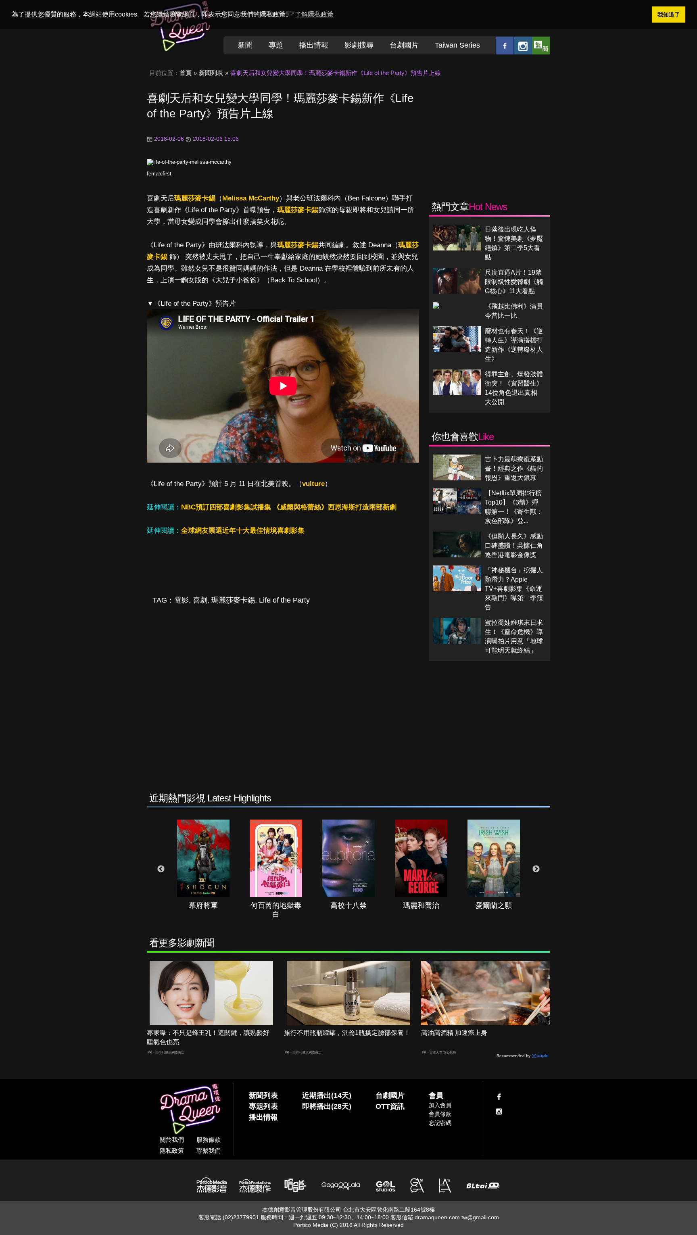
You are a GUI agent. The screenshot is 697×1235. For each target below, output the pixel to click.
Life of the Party (284, 600)
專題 (276, 45)
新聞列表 (211, 72)
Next (536, 869)
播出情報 (313, 45)
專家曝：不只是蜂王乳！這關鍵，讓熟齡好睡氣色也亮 (208, 1037)
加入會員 (440, 1105)
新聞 (245, 45)
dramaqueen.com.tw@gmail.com (457, 1217)
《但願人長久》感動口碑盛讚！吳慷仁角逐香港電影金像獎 (514, 545)
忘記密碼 (440, 1123)
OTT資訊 (390, 1106)
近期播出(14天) (326, 1095)
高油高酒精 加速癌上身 (454, 1032)
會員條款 (440, 1114)
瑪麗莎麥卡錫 (194, 198)
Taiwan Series (457, 45)
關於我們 (172, 1139)
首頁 (185, 72)
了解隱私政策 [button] (314, 14)
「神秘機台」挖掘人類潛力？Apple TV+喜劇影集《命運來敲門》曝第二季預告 (514, 589)
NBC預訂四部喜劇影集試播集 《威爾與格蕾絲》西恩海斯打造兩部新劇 (288, 507)
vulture (313, 484)
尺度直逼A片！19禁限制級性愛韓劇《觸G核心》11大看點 (514, 281)
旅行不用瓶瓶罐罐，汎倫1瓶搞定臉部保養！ (347, 1032)
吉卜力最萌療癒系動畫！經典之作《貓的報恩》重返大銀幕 (514, 468)
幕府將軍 (203, 905)
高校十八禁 (348, 905)
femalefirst (159, 174)
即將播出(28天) (326, 1106)
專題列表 (263, 1106)
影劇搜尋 (359, 45)
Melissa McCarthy (250, 198)
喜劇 (200, 600)
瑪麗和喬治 (421, 905)
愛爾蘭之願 (494, 905)
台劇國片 (404, 45)
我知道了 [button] (668, 14)
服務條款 (208, 1139)
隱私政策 (172, 1150)
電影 (181, 600)
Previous (161, 869)
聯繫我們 (208, 1150)
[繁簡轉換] (541, 45)
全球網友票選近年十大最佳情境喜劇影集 (243, 530)
